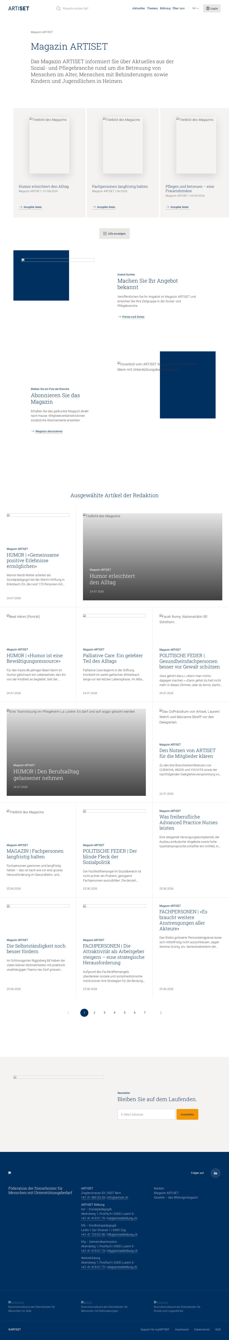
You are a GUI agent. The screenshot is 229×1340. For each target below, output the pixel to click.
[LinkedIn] (216, 1173)
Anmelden (187, 1114)
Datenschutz (202, 1329)
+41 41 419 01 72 (93, 1267)
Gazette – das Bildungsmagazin (176, 1197)
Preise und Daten (133, 316)
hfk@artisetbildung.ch (122, 1234)
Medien (159, 1188)
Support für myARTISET (155, 1329)
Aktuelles (138, 8)
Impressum (182, 1329)
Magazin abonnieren (49, 431)
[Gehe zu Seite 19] (161, 1013)
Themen (152, 8)
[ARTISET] (30, 8)
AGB (218, 1329)
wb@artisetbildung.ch (122, 1267)
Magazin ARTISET (166, 1193)
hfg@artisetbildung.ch (122, 1250)
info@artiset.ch (117, 1197)
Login (214, 8)
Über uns (179, 8)
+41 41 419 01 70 (93, 1218)
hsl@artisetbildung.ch (122, 1218)
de (194, 8)
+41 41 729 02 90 (93, 1234)
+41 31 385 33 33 (93, 1197)
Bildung (165, 8)
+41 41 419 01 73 (93, 1250)
